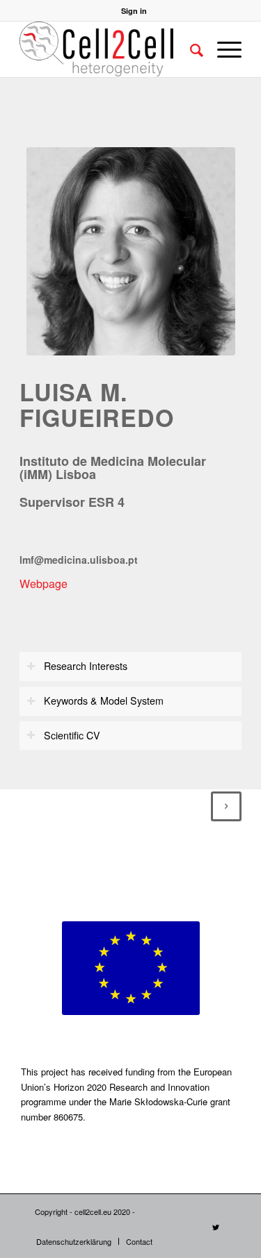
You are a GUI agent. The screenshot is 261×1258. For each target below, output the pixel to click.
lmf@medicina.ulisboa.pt (78, 560)
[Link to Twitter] (215, 1226)
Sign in (134, 11)
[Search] (189, 49)
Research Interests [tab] (85, 666)
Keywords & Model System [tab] (104, 700)
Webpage (43, 584)
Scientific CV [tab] (72, 735)
